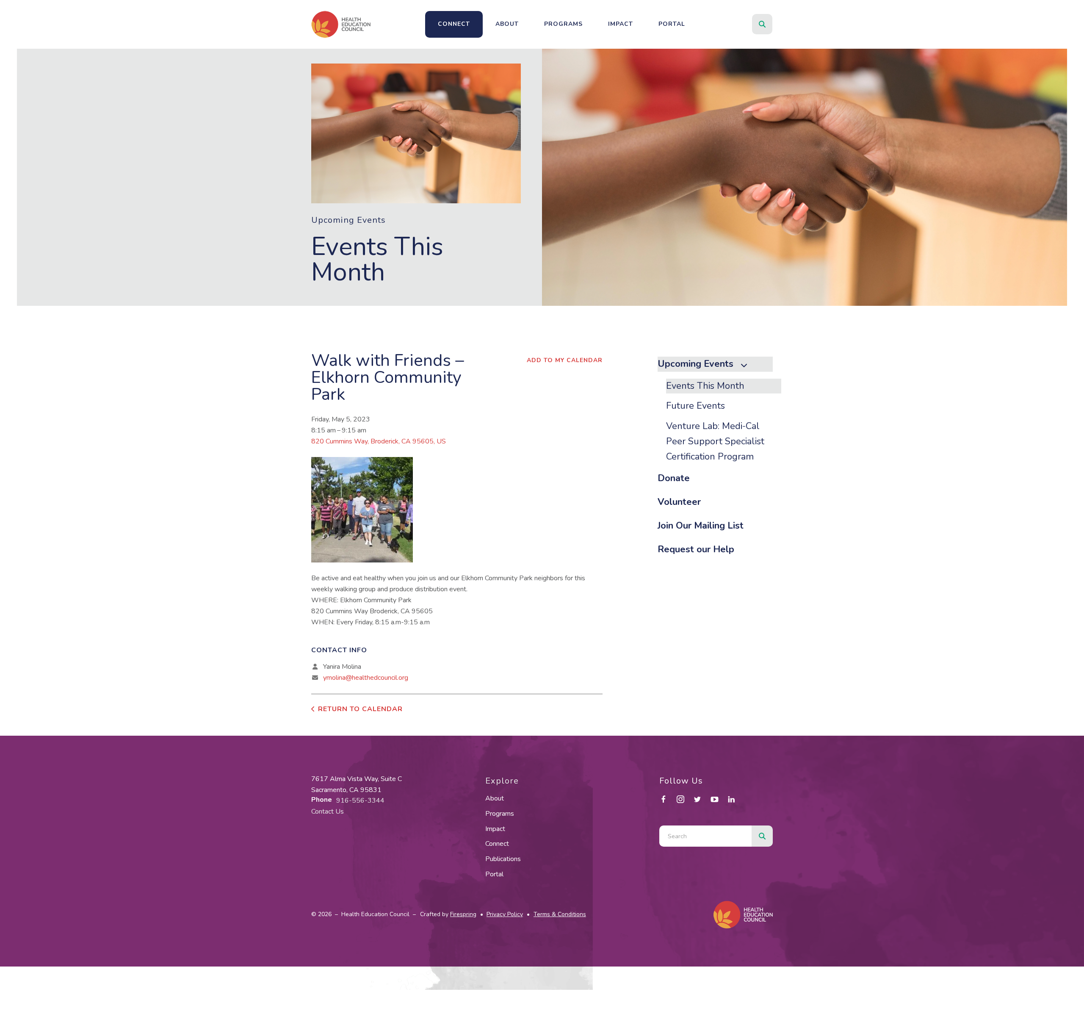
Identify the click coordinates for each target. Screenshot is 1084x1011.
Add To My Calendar (565, 360)
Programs (563, 24)
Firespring (463, 914)
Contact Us (327, 811)
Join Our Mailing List (701, 525)
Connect (454, 24)
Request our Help (696, 549)
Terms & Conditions (560, 914)
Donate (674, 478)
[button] (762, 24)
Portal (671, 24)
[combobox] (773, 24)
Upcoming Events (695, 363)
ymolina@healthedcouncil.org (365, 677)
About (507, 24)
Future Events (695, 405)
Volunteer (679, 502)
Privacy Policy (505, 914)
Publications (503, 859)
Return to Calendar (360, 709)
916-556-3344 (360, 800)
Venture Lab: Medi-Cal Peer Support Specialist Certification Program (715, 441)
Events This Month (705, 385)
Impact (620, 24)
